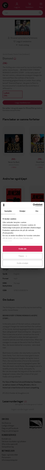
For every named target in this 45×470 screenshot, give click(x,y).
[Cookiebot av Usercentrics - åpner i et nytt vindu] (32, 205)
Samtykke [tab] (8, 211)
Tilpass (21, 256)
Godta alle (22, 249)
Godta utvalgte (22, 263)
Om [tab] (36, 211)
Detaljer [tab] (23, 211)
